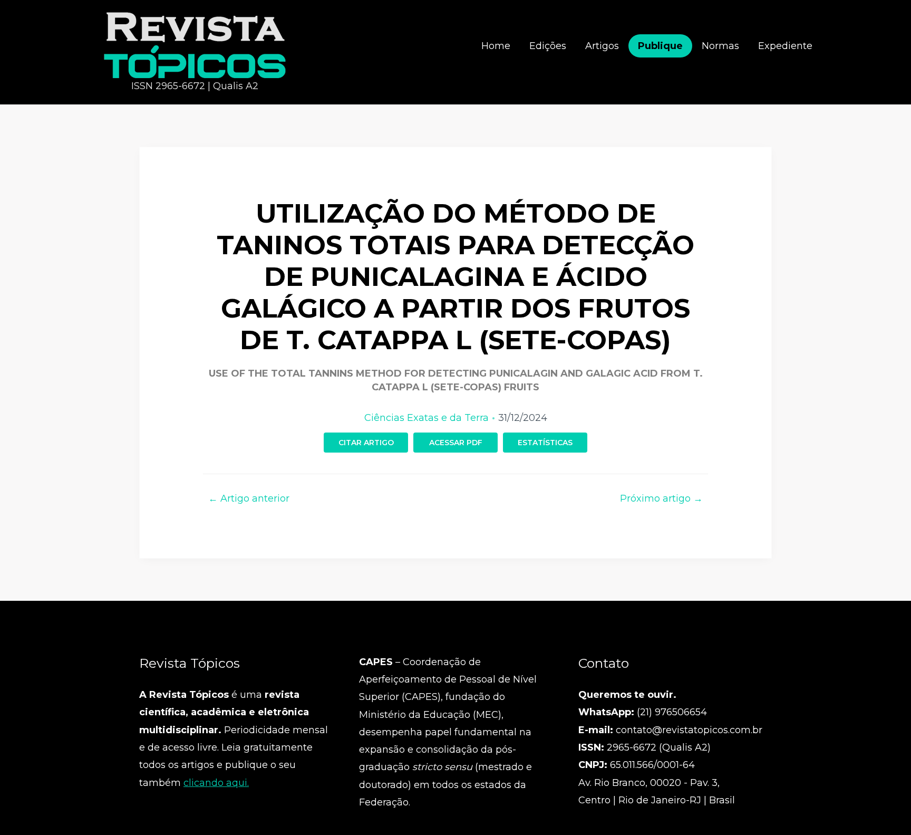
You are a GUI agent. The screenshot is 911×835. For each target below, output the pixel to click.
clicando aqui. (216, 783)
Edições (547, 46)
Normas (720, 46)
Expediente (785, 46)
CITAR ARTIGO (366, 442)
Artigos (602, 46)
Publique (660, 46)
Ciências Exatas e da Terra (426, 418)
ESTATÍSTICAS (545, 442)
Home (495, 46)
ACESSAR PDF (455, 442)
